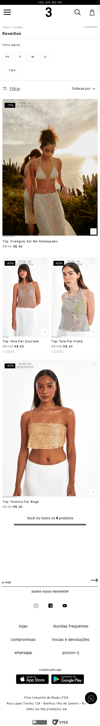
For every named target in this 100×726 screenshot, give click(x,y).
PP (7, 56)
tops (12, 70)
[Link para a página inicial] (6, 27)
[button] (7, 12)
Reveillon (18, 27)
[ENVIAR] (94, 580)
